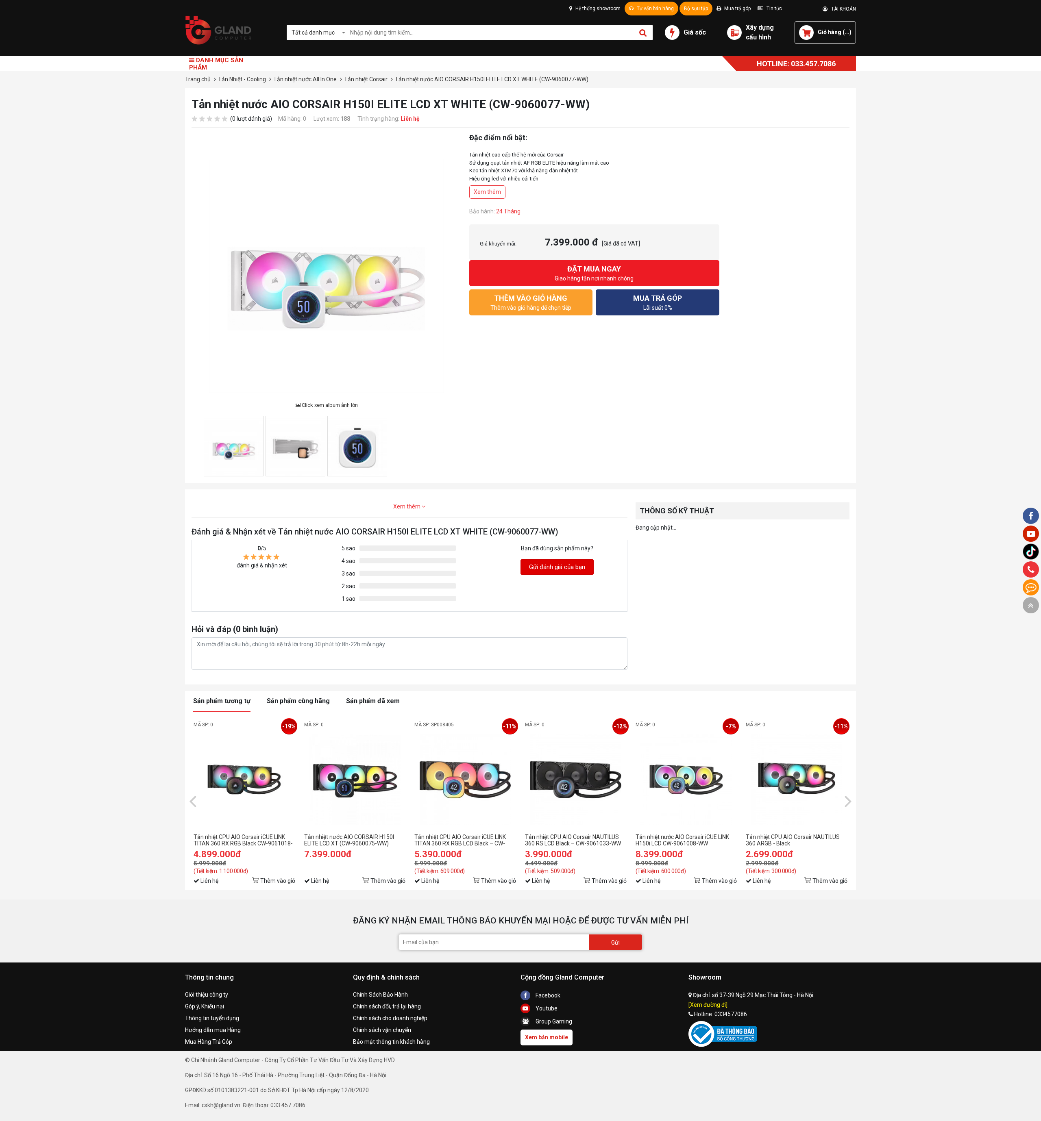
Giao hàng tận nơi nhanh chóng (594, 273)
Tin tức (773, 8)
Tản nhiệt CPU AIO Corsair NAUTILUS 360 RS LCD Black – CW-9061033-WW (573, 840)
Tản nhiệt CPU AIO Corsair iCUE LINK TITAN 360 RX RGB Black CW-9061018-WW (243, 840)
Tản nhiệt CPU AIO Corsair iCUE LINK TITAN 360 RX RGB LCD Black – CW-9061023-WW (460, 840)
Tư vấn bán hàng (655, 8)
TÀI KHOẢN (842, 9)
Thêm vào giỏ (277, 881)
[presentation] (192, 801)
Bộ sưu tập (696, 8)
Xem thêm (487, 192)
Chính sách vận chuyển (382, 1030)
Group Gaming (553, 1021)
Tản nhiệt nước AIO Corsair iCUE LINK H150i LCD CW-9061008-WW (682, 840)
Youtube (546, 1008)
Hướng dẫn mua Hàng (213, 1030)
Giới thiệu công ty (206, 994)
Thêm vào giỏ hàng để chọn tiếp (530, 302)
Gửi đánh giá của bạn (557, 567)
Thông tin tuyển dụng (212, 1018)
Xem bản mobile (546, 1037)
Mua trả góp (737, 8)
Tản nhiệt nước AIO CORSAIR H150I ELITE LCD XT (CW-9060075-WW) (349, 840)
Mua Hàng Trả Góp (208, 1041)
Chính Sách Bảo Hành (380, 994)
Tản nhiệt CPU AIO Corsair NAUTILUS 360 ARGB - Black (793, 840)
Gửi (615, 942)
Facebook (547, 995)
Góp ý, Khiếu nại (204, 1006)
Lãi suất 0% (657, 302)
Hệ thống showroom (597, 8)
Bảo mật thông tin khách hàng (391, 1041)
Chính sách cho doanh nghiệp (390, 1018)
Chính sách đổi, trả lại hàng (387, 1006)
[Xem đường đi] (707, 1005)
